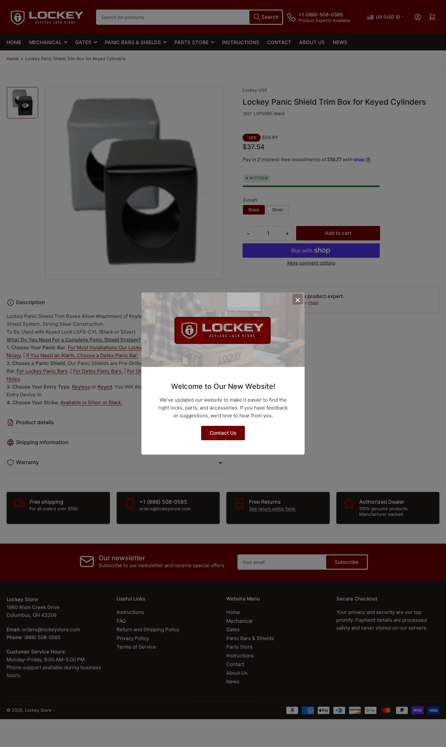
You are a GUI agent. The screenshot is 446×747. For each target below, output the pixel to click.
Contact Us (223, 433)
